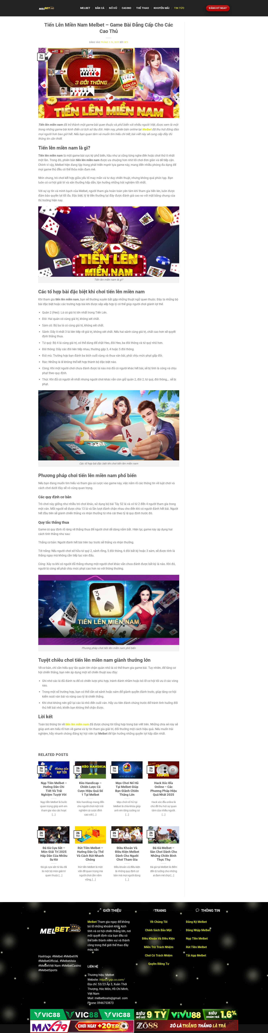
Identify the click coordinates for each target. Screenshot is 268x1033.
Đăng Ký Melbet (196, 922)
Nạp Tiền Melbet (197, 938)
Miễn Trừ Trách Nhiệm (158, 947)
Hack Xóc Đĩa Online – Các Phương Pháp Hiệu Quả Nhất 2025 (163, 789)
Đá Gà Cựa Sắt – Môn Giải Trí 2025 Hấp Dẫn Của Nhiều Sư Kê (53, 854)
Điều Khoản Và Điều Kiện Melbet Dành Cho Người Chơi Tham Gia (127, 854)
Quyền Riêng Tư (158, 964)
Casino (126, 8)
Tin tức (179, 8)
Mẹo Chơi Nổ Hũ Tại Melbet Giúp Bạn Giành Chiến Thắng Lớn (127, 789)
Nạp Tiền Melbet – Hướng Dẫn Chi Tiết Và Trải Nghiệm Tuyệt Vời (54, 789)
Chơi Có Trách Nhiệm (158, 955)
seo (126, 42)
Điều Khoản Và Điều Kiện (158, 938)
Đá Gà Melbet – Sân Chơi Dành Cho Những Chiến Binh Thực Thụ (163, 854)
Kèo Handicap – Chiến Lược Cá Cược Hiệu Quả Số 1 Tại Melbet (90, 789)
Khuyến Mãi (161, 8)
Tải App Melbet (196, 955)
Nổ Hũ (113, 8)
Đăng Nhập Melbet (198, 930)
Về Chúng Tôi (158, 922)
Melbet (85, 8)
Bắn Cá (99, 8)
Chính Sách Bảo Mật (158, 930)
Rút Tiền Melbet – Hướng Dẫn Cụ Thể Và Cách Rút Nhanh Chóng (90, 854)
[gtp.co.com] (56, 8)
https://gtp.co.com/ (111, 979)
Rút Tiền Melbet (196, 947)
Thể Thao (142, 8)
